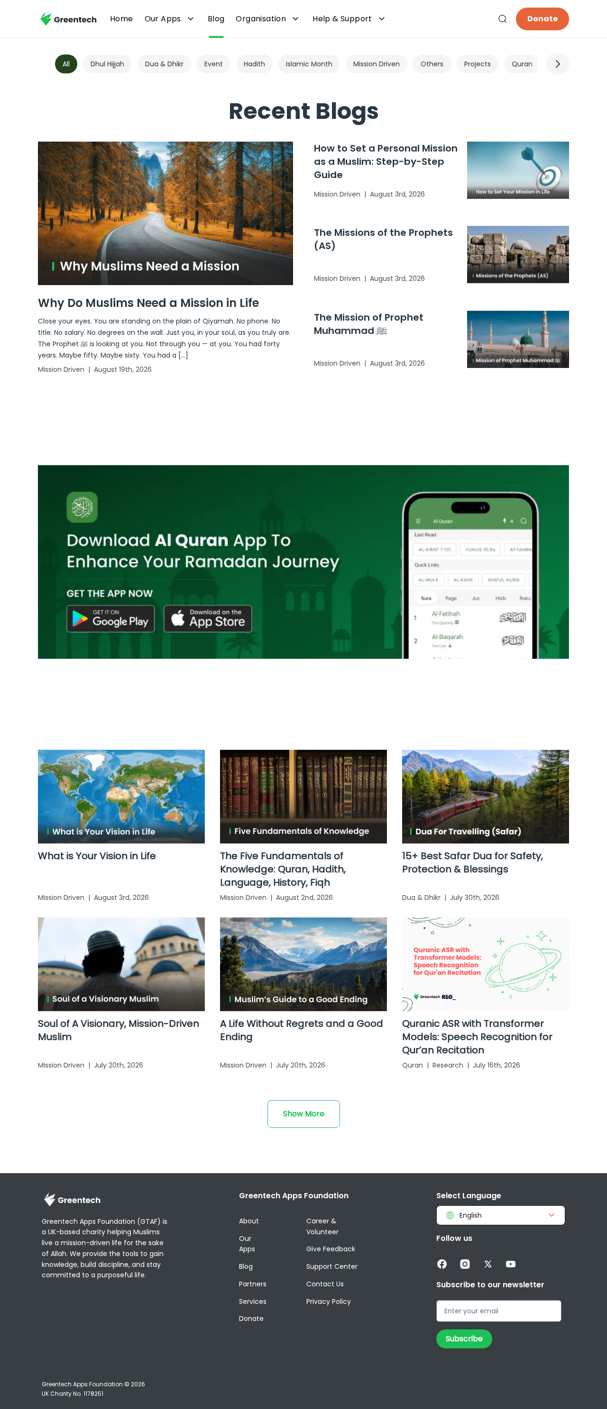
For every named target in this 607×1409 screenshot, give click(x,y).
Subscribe (464, 1338)
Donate (542, 18)
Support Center (332, 1266)
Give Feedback (330, 1249)
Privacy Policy (328, 1301)
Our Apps (163, 18)
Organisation (261, 18)
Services (253, 1301)
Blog (246, 1266)
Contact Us (325, 1284)
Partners (253, 1284)
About (249, 1221)
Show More (303, 1113)
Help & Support (342, 18)
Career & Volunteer (322, 1226)
